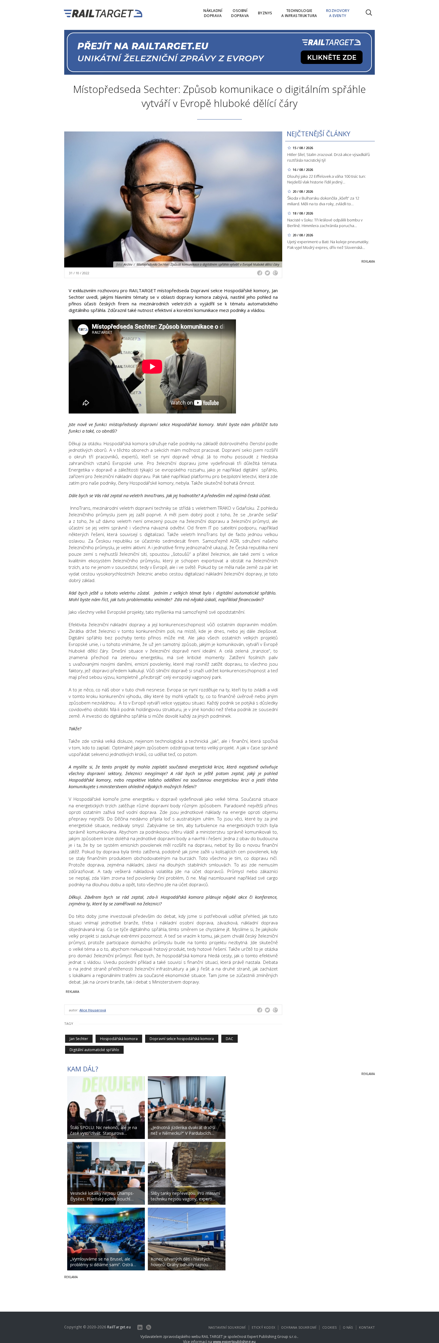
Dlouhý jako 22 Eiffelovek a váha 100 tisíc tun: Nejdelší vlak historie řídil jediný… (326, 179)
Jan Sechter (79, 1038)
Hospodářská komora (119, 1038)
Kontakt (367, 1327)
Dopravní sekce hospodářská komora (182, 1038)
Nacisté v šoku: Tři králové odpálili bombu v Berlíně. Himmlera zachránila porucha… (325, 222)
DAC (229, 1038)
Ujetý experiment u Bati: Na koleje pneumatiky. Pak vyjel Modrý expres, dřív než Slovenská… (328, 244)
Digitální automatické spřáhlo (94, 1049)
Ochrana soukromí (298, 1327)
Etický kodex (263, 1327)
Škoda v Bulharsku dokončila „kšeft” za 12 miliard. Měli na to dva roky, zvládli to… (323, 200)
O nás (348, 1327)
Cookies (329, 1327)
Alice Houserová (92, 1010)
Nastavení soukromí (227, 1327)
